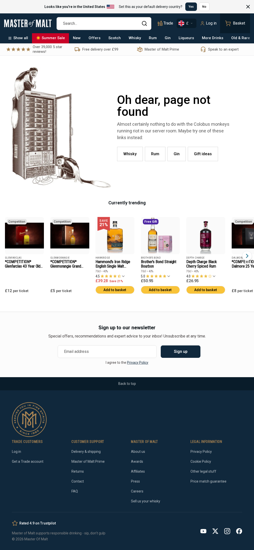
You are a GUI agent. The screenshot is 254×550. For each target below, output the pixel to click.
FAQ (74, 491)
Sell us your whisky (145, 501)
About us (138, 452)
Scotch (114, 38)
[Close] (248, 7)
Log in (211, 23)
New (77, 38)
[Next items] (247, 256)
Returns (77, 471)
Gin (168, 38)
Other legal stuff (203, 471)
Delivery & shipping (86, 452)
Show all (20, 38)
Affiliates (138, 471)
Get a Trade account (27, 461)
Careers (137, 491)
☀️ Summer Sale (50, 38)
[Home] (28, 23)
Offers (94, 38)
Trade (168, 23)
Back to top (127, 384)
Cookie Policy (200, 461)
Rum (153, 38)
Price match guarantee (208, 481)
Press (135, 481)
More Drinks (212, 38)
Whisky (135, 38)
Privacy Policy (137, 363)
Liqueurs (186, 38)
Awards (137, 461)
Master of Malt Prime (88, 461)
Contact (77, 481)
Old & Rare (240, 38)
